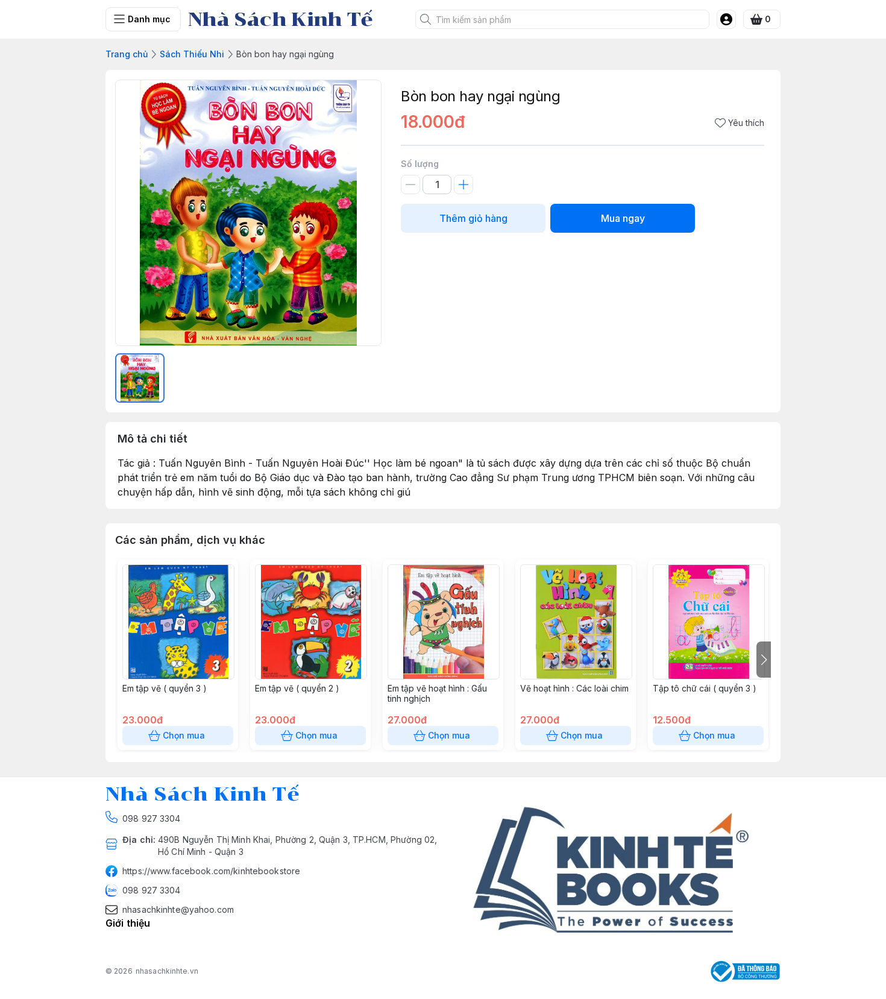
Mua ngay (623, 218)
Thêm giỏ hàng (473, 218)
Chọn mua (184, 735)
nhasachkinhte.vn (167, 970)
